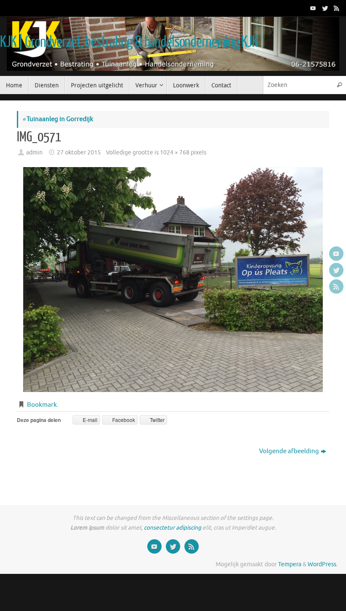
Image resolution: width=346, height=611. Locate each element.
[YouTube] (312, 8)
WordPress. (323, 564)
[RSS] (336, 8)
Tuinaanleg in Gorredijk (57, 119)
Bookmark (42, 405)
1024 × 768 (174, 152)
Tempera (289, 564)
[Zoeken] (339, 85)
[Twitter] (324, 8)
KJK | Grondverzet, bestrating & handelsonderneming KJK (128, 42)
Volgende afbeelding (289, 451)
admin (34, 152)
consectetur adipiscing (172, 527)
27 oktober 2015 (79, 152)
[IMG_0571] (173, 279)
